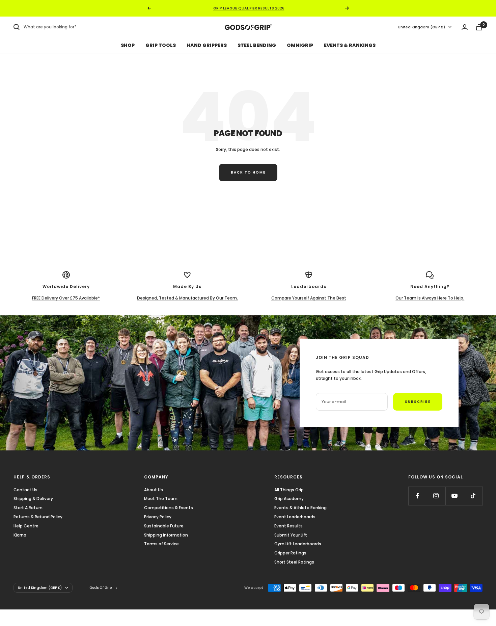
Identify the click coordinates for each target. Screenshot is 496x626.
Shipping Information (166, 535)
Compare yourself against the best (308, 298)
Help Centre (25, 526)
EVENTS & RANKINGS (350, 45)
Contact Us (25, 490)
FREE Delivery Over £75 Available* (66, 298)
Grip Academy (289, 498)
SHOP (128, 45)
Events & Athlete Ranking (300, 508)
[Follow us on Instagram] (436, 496)
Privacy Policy (157, 517)
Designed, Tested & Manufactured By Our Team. (187, 298)
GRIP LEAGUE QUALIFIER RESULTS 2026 (248, 8)
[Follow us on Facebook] (417, 496)
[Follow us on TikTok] (473, 496)
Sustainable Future (164, 526)
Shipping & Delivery (33, 498)
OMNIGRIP (300, 45)
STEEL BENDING (257, 45)
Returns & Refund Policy (37, 517)
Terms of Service (161, 544)
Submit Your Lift (290, 535)
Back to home (248, 172)
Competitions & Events (168, 508)
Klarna (19, 535)
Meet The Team (160, 498)
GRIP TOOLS (160, 45)
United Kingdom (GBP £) (421, 27)
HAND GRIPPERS (207, 45)
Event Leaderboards (294, 517)
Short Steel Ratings (294, 562)
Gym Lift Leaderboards (297, 544)
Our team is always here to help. (429, 298)
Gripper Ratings (290, 553)
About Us (153, 490)
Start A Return (28, 508)
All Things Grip (289, 490)
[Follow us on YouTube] (454, 496)
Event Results (288, 526)
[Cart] (479, 27)
